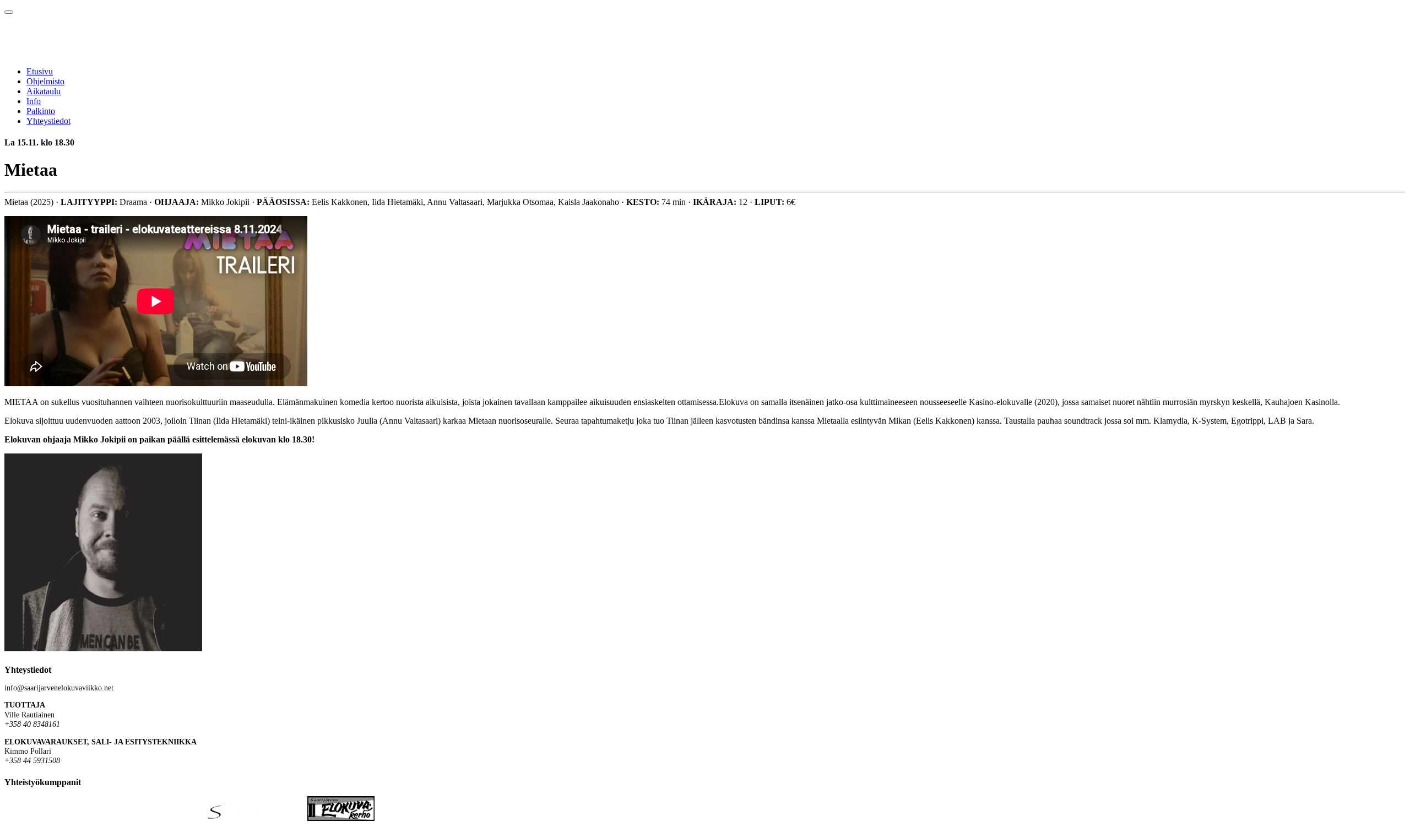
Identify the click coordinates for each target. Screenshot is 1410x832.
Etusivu (39, 71)
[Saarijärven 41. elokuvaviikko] (99, 52)
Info (33, 101)
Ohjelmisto (45, 81)
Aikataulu (43, 91)
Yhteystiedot (48, 121)
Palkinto (40, 111)
